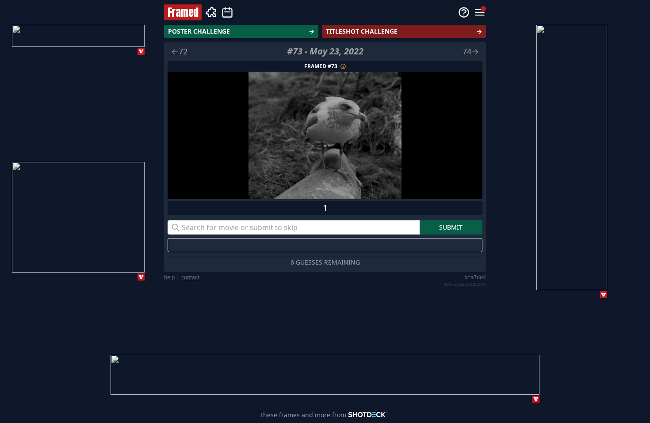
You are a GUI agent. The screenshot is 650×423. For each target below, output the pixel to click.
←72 (179, 51)
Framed (183, 12)
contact (190, 277)
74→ (471, 51)
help (169, 277)
